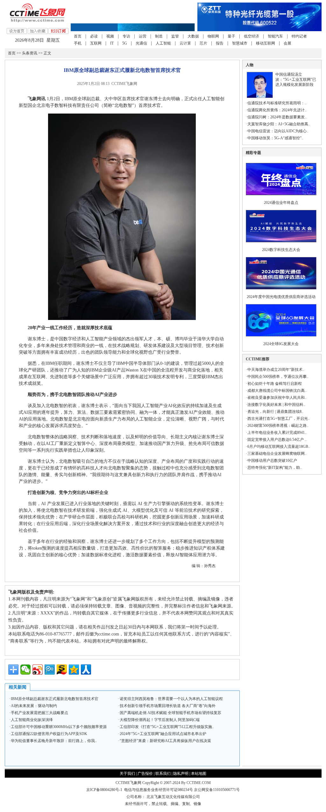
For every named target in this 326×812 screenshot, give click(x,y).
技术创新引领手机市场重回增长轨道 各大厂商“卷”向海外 (168, 706)
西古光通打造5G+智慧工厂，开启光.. (278, 418)
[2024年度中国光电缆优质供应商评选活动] (281, 291)
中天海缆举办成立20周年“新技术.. (275, 369)
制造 (159, 36)
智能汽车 (275, 36)
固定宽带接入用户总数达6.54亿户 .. (277, 439)
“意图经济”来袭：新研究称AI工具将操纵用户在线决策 (165, 741)
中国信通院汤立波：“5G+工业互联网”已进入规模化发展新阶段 (295, 79)
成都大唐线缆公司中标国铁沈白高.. (277, 390)
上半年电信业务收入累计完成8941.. (277, 432)
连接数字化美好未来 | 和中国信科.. (276, 404)
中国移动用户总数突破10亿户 (272, 460)
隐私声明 (180, 773)
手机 (78, 43)
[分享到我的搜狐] (62, 669)
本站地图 (198, 773)
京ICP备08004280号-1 (104, 790)
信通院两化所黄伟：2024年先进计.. (277, 110)
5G (124, 43)
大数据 (193, 36)
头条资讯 (29, 53)
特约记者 (299, 36)
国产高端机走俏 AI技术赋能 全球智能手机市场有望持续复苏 (170, 713)
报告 (219, 43)
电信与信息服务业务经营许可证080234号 (159, 790)
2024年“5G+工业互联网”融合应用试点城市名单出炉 (163, 734)
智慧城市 (239, 43)
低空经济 (251, 36)
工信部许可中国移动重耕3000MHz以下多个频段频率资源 (59, 727)
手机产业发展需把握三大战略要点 (39, 713)
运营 (142, 36)
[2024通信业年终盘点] (281, 197)
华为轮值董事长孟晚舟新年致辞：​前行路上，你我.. (54, 741)
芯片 (203, 43)
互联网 (96, 43)
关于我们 (127, 773)
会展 (287, 43)
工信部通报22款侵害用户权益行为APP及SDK (49, 734)
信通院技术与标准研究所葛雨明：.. (277, 103)
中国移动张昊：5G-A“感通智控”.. (275, 138)
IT (112, 43)
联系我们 (163, 773)
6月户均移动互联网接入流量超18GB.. (278, 446)
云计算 (185, 43)
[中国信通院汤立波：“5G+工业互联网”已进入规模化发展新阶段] (260, 96)
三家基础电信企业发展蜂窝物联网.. (277, 453)
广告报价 (145, 773)
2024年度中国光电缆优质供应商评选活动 (281, 297)
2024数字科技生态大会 (281, 249)
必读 (94, 36)
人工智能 (163, 43)
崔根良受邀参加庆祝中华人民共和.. (277, 397)
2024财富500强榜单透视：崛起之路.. (277, 425)
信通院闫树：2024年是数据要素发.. (277, 117)
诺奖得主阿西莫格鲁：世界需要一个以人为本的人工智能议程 (171, 699)
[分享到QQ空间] (74, 669)
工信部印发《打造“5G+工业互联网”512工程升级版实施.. (167, 727)
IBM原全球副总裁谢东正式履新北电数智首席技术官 (54, 699)
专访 (126, 36)
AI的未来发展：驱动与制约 (34, 706)
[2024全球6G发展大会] (281, 338)
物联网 (213, 36)
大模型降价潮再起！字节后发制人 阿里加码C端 (160, 720)
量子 (231, 36)
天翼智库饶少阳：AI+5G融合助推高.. (278, 124)
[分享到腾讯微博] (50, 669)
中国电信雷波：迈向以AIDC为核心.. (277, 131)
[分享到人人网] (86, 669)
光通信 (141, 43)
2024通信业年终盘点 (281, 202)
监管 (175, 36)
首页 (78, 36)
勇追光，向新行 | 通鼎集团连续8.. (275, 411)
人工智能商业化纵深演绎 (32, 720)
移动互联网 (265, 43)
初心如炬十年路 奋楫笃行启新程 (274, 383)
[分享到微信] (25, 669)
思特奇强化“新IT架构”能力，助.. (274, 467)
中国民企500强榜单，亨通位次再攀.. (277, 376)
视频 (110, 36)
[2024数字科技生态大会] (281, 244)
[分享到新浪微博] (37, 669)
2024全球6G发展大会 (281, 344)
